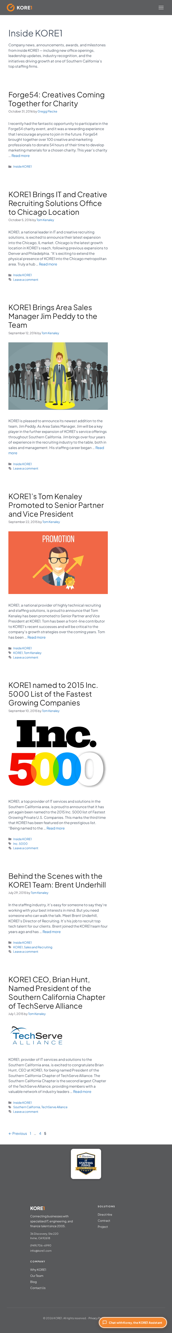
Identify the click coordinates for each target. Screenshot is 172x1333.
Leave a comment (25, 279)
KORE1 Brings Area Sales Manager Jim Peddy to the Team (52, 316)
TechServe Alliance (54, 1107)
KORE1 (18, 653)
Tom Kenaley (33, 653)
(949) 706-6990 (40, 1245)
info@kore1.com (41, 1250)
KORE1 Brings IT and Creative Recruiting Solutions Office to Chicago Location (57, 203)
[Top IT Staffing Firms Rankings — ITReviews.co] (86, 1164)
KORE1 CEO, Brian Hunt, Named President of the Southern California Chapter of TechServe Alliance (56, 992)
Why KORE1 (38, 1269)
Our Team (36, 1275)
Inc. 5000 (20, 843)
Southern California (26, 1107)
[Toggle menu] (161, 7)
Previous (17, 1133)
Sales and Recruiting (38, 947)
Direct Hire (105, 1214)
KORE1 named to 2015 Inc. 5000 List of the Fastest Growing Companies (53, 693)
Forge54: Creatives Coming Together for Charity (56, 99)
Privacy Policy (97, 1318)
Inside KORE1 (22, 166)
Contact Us (38, 1288)
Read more (21, 155)
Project (103, 1226)
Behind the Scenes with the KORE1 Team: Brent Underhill (57, 880)
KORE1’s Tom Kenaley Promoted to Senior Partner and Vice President (56, 505)
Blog (33, 1282)
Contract (104, 1220)
